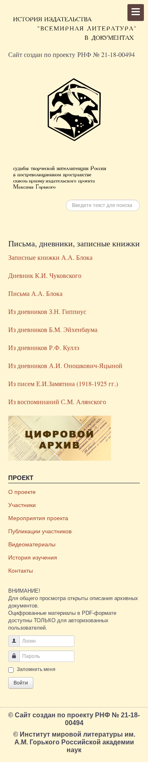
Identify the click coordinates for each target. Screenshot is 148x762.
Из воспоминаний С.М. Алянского (57, 401)
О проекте (22, 492)
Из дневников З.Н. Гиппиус (47, 311)
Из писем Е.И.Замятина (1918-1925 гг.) (63, 383)
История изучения (32, 557)
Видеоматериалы (32, 544)
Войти (21, 683)
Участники (22, 505)
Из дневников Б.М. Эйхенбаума (52, 329)
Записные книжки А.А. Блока (50, 257)
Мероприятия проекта (38, 518)
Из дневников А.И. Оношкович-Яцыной (65, 365)
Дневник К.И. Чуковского (44, 275)
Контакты (20, 570)
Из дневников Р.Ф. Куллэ (43, 347)
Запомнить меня (36, 669)
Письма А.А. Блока (35, 293)
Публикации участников (40, 531)
